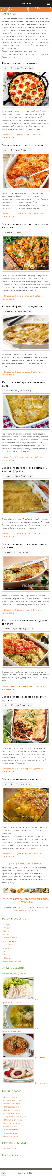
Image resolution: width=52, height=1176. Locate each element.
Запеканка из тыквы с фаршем (21, 779)
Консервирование (12, 961)
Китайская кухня (11, 1130)
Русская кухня (10, 1097)
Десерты (8, 948)
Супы (6, 934)
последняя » (39, 864)
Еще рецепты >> (42, 1083)
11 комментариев (24, 296)
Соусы (7, 955)
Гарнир (9, 945)
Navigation (26, 3)
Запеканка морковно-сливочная (22, 145)
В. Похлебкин (10, 1149)
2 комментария (23, 372)
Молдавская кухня (12, 1107)
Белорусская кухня (13, 1104)
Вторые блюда (10, 938)
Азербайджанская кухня (15, 1117)
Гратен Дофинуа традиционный (22, 306)
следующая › (25, 864)
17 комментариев (24, 686)
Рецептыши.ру (20, 910)
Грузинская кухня (12, 1110)
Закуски (8, 924)
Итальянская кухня (13, 1120)
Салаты (7, 928)
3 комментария (23, 533)
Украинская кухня (12, 1100)
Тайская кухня (10, 1126)
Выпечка (8, 952)
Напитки (8, 958)
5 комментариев (24, 213)
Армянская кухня (12, 1113)
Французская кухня (13, 1123)
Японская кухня (11, 1133)
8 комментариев (24, 769)
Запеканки (11, 941)
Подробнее (9, 135)
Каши (6, 931)
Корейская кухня (11, 1136)
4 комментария (23, 135)
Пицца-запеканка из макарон (21, 63)
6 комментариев (24, 457)
